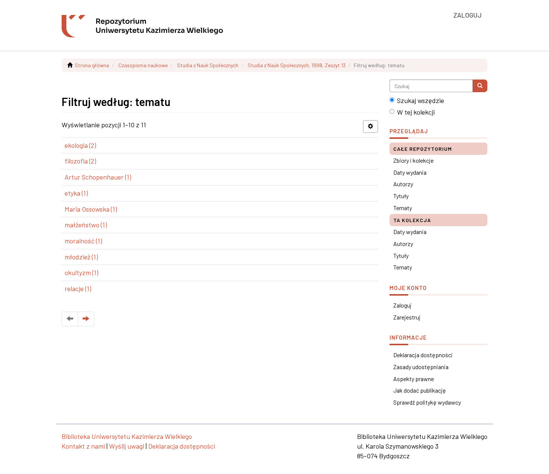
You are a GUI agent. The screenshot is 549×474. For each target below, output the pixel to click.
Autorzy (403, 183)
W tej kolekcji (416, 112)
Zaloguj (402, 305)
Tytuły (401, 195)
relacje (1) (78, 288)
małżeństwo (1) (86, 225)
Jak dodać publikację (419, 390)
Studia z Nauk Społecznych (207, 65)
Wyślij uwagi (126, 446)
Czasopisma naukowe (143, 65)
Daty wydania (410, 172)
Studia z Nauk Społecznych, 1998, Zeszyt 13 (296, 65)
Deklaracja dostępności (423, 354)
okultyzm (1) (81, 272)
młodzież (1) (81, 257)
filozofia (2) (80, 161)
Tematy (402, 207)
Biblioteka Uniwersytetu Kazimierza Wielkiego (127, 436)
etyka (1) (76, 193)
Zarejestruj (407, 317)
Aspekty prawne (413, 378)
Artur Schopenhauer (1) (98, 177)
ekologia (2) (80, 145)
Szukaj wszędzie (420, 100)
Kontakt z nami (83, 446)
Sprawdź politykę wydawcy (427, 402)
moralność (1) (83, 241)
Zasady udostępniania (421, 366)
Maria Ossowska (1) (91, 209)
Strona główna (92, 65)
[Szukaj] (479, 85)
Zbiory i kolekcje (413, 160)
